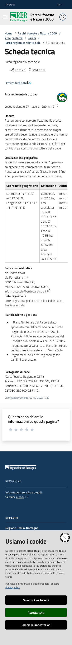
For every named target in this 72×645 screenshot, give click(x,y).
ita (58, 4)
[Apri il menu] (4, 17)
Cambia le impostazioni (36, 625)
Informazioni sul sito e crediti (23, 492)
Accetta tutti (36, 612)
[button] (62, 17)
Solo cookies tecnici (36, 600)
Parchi (32, 38)
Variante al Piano (42, 345)
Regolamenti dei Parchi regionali (31, 355)
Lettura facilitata (16, 82)
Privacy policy (12, 587)
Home (8, 33)
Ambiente (10, 4)
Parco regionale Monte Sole (23, 42)
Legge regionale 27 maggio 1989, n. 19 (30, 106)
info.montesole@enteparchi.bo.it (25, 291)
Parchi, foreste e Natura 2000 (37, 33)
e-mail (20, 497)
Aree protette (13, 38)
